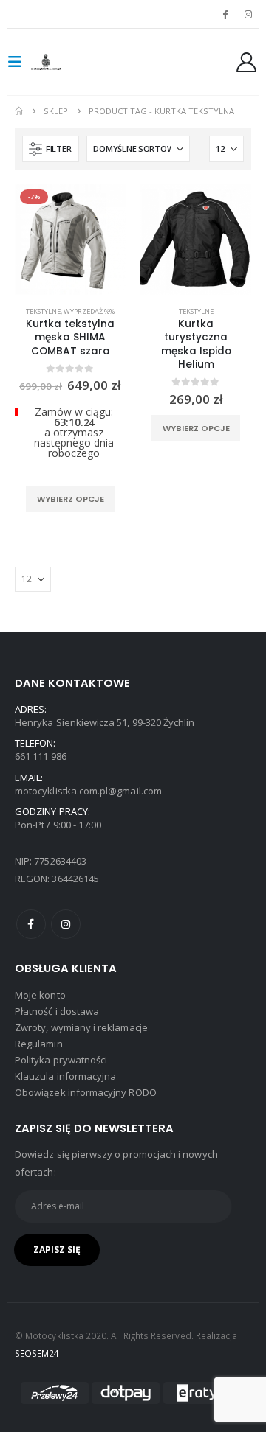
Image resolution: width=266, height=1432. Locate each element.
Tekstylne (43, 311)
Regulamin (39, 1043)
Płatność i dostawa (57, 1011)
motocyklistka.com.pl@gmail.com (88, 790)
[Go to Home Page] (19, 111)
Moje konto (40, 995)
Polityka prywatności (61, 1059)
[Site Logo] (60, 62)
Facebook (31, 924)
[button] (19, 61)
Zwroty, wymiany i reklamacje (81, 1027)
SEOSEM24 (37, 1353)
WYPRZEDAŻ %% (89, 311)
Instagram (66, 924)
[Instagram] (248, 14)
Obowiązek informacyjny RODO (86, 1092)
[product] (195, 239)
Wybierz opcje (70, 499)
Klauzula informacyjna (65, 1076)
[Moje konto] (247, 62)
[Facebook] (225, 14)
